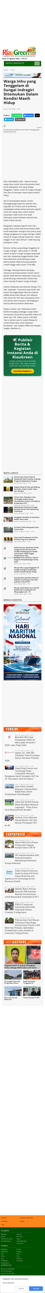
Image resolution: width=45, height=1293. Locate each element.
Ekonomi (19, 1236)
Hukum (19, 1234)
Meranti (19, 1258)
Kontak (22, 1221)
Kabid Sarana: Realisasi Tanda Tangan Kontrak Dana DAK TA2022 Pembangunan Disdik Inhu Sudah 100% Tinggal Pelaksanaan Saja (26, 551)
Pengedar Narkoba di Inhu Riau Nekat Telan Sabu (27, 518)
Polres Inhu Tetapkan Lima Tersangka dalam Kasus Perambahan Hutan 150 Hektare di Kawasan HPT (27, 500)
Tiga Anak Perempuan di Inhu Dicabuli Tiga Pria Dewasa (26, 538)
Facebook (29, 115)
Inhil (18, 1256)
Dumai (19, 1249)
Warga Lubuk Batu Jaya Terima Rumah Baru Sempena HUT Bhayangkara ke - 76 (26, 590)
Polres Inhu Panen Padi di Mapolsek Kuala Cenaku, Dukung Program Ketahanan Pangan (27, 479)
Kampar (19, 1251)
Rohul (3, 1256)
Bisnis (18, 1239)
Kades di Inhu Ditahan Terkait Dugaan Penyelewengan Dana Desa (26, 559)
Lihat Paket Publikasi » (23, 371)
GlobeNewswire (6, 1241)
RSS (2, 1225)
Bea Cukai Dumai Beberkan (10, 998)
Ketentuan (4, 1221)
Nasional (4, 1234)
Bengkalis (4, 1249)
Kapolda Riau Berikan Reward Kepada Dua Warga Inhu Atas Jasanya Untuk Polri (26, 580)
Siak (2, 1254)
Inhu (12, 70)
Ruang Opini (5, 1263)
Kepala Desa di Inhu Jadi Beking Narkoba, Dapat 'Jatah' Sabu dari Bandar (27, 489)
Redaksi (3, 1218)
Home (6, 70)
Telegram (10, 119)
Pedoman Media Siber (26, 1218)
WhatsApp (17, 115)
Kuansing (20, 1261)
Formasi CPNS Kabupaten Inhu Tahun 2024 (26, 528)
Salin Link (21, 119)
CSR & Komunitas (6, 1239)
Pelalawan (4, 1261)
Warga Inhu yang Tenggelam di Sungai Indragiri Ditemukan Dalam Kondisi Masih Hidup (26, 570)
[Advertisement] (22, 22)
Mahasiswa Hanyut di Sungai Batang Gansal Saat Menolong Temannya (26, 509)
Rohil (18, 1254)
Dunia (3, 1236)
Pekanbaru (4, 1251)
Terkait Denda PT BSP (31, 998)
